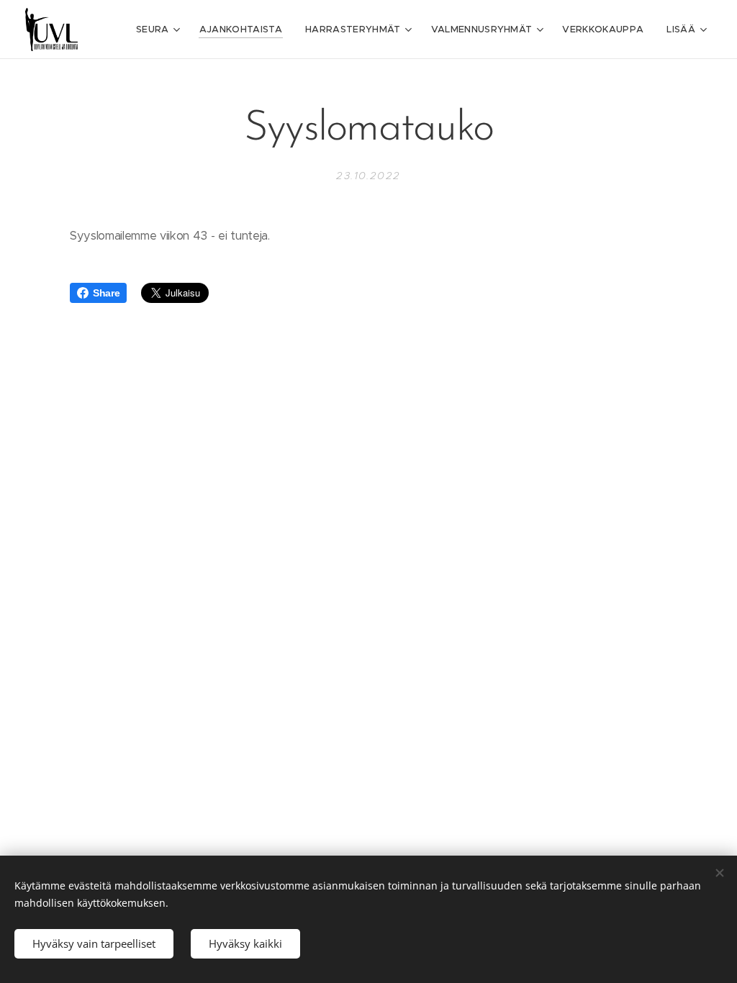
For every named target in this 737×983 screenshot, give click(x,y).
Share (106, 293)
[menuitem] (160, 29)
